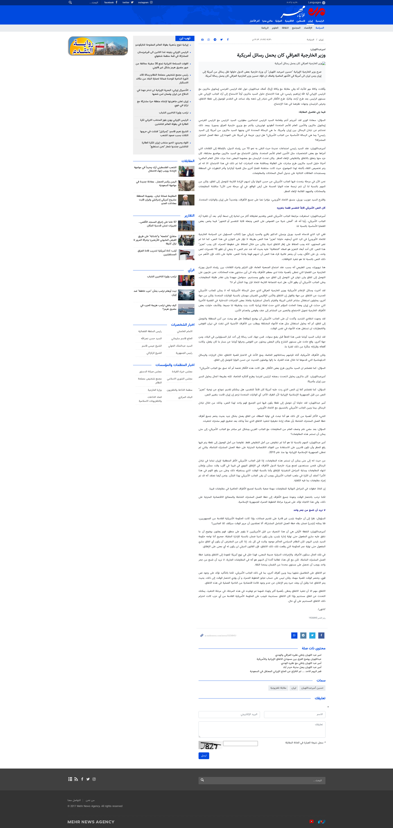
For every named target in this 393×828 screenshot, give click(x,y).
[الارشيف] (70, 779)
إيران (310, 21)
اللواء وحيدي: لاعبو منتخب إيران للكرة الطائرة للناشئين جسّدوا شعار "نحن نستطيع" (165, 145)
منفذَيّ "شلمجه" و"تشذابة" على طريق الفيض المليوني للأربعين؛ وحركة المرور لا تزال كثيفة (154, 240)
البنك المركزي (185, 397)
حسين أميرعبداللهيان (312, 688)
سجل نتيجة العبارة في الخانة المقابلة (305, 743)
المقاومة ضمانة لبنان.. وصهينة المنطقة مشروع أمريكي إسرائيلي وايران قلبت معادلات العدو (156, 200)
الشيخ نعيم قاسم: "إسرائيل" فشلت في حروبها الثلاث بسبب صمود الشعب (164, 134)
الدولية (278, 21)
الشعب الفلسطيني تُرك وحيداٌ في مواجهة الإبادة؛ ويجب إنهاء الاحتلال (155, 169)
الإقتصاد (308, 28)
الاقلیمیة (289, 21)
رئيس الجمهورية (184, 353)
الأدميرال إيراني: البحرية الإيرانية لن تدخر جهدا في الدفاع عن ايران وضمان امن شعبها (162, 92)
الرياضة (265, 28)
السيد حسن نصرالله (151, 339)
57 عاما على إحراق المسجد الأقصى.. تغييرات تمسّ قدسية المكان (157, 224)
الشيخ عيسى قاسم (152, 346)
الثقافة (285, 28)
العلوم (275, 28)
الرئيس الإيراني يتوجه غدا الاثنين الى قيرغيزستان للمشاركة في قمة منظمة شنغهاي (163, 54)
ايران (293, 688)
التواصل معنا (74, 800)
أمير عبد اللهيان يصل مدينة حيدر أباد (302, 667)
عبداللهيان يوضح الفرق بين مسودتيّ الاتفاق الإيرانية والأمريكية (289, 659)
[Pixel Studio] (309, 822)
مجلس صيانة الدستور (150, 372)
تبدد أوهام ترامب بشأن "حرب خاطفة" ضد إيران (155, 293)
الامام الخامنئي (184, 331)
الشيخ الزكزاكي (154, 353)
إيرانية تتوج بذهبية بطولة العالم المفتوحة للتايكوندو (162, 45)
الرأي (191, 270)
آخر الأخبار (255, 21)
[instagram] (94, 779)
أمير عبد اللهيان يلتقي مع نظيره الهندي (301, 663)
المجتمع (296, 28)
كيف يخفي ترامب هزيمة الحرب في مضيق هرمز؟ (158, 307)
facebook (109, 2)
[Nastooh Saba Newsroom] (319, 822)
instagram (143, 2)
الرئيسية (320, 21)
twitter (126, 2)
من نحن (90, 800)
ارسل (204, 756)
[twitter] (88, 779)
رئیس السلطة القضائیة (150, 331)
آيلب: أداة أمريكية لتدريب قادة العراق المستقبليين (157, 253)
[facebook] (82, 779)
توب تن (185, 38)
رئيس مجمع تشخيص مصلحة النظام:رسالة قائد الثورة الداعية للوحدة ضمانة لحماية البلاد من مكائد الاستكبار (162, 79)
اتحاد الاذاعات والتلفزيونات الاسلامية (150, 399)
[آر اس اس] (76, 779)
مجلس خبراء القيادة (182, 372)
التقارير (189, 215)
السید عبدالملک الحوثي (180, 346)
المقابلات (188, 161)
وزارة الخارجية (155, 390)
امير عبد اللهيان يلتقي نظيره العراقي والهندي (298, 655)
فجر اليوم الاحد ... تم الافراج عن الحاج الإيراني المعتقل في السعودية (285, 671)
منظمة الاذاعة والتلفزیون (179, 390)
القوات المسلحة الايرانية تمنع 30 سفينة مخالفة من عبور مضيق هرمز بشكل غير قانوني (162, 66)
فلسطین (301, 21)
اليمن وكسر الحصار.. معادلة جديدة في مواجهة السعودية (156, 184)
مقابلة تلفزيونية (278, 688)
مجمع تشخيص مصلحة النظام (150, 381)
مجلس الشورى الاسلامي (179, 379)
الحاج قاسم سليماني (181, 339)
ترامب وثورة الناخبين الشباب (173, 113)
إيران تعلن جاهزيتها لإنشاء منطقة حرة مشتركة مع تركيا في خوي (162, 103)
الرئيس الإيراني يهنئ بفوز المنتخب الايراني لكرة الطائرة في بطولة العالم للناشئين (164, 122)
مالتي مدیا (267, 21)
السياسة (320, 28)
